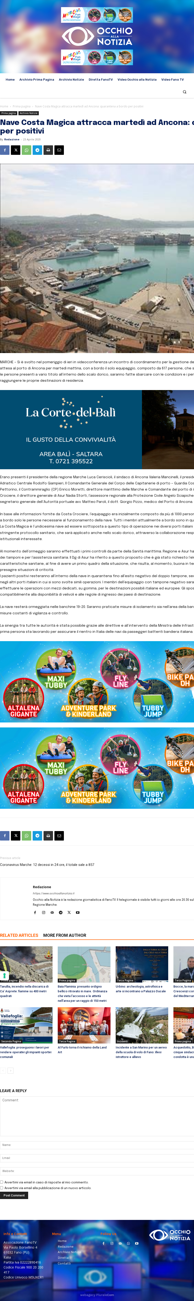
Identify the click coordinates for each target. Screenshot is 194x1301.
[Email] (59, 150)
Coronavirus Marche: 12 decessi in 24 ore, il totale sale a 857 (47, 865)
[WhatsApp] (26, 150)
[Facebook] (4, 150)
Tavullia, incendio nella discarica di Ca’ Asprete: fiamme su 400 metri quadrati (24, 991)
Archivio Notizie (28, 113)
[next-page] (10, 1071)
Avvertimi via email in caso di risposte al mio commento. (46, 1182)
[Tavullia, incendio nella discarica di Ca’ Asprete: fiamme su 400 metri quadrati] (26, 964)
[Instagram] (45, 913)
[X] (15, 150)
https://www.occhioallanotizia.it (54, 893)
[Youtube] (79, 913)
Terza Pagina (125, 980)
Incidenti (122, 1041)
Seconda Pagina (11, 1041)
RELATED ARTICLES (19, 935)
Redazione (11, 139)
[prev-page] (3, 1071)
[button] (185, 92)
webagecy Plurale (97, 1295)
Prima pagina (22, 106)
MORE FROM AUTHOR (64, 935)
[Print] (48, 150)
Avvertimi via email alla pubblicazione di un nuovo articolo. (48, 1188)
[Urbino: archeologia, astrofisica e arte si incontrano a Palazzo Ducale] (142, 964)
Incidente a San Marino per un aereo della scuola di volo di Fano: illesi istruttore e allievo (141, 1052)
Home (4, 106)
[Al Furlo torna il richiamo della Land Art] (84, 1025)
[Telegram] (37, 150)
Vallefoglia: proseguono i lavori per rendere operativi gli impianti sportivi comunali (25, 1052)
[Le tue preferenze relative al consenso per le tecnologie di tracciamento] (4, 975)
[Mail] (54, 913)
